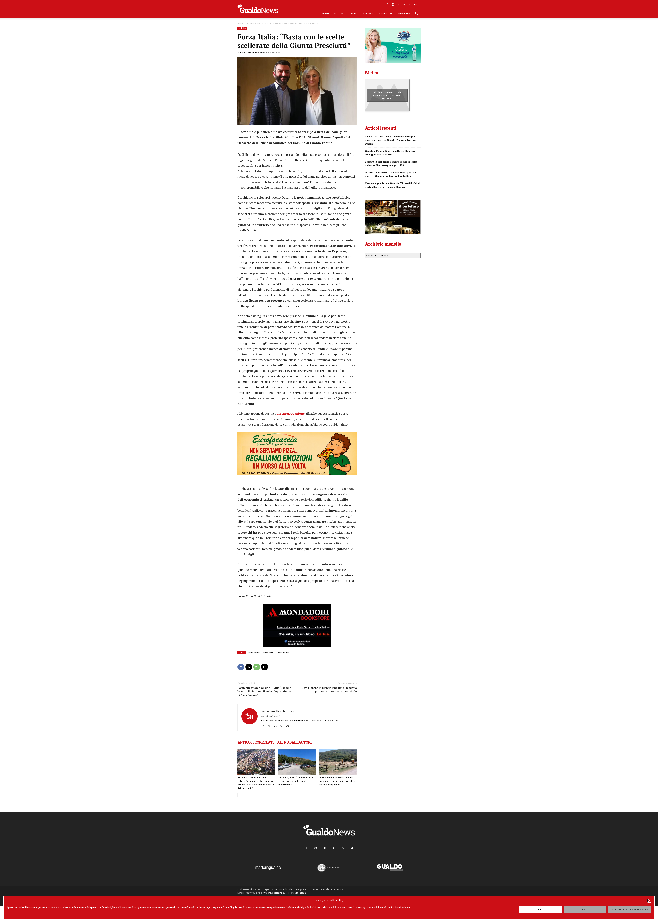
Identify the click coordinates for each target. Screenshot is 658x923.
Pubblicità (403, 13)
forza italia (268, 652)
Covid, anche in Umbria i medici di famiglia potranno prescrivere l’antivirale (329, 689)
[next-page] (245, 795)
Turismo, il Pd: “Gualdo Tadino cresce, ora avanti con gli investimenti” (296, 781)
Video (353, 13)
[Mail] (398, 4)
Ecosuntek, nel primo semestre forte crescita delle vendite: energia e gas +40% (391, 163)
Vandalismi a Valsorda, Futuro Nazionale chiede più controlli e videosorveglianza (337, 781)
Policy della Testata (296, 892)
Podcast (367, 13)
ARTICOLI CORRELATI (255, 742)
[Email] (264, 667)
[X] (409, 4)
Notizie (338, 13)
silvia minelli (283, 652)
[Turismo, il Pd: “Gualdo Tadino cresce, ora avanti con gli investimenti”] (297, 762)
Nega (585, 909)
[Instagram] (392, 4)
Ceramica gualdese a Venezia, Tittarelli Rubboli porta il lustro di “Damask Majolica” (392, 185)
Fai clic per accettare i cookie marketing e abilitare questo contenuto (387, 95)
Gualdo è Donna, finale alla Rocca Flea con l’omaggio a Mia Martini (390, 152)
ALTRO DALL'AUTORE (294, 742)
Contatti (383, 13)
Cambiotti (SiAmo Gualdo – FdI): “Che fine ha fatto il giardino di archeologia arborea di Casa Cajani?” (264, 691)
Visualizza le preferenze (630, 909)
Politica (250, 23)
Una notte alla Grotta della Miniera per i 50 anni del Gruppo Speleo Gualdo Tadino (390, 174)
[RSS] (404, 4)
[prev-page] (239, 795)
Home (325, 13)
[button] (649, 900)
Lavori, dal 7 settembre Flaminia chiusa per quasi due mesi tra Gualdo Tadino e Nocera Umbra (390, 140)
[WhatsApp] (256, 667)
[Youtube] (415, 4)
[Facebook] (387, 4)
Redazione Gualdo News (252, 52)
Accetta (540, 909)
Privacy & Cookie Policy (274, 892)
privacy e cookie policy (221, 907)
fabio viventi (254, 652)
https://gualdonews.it (270, 716)
